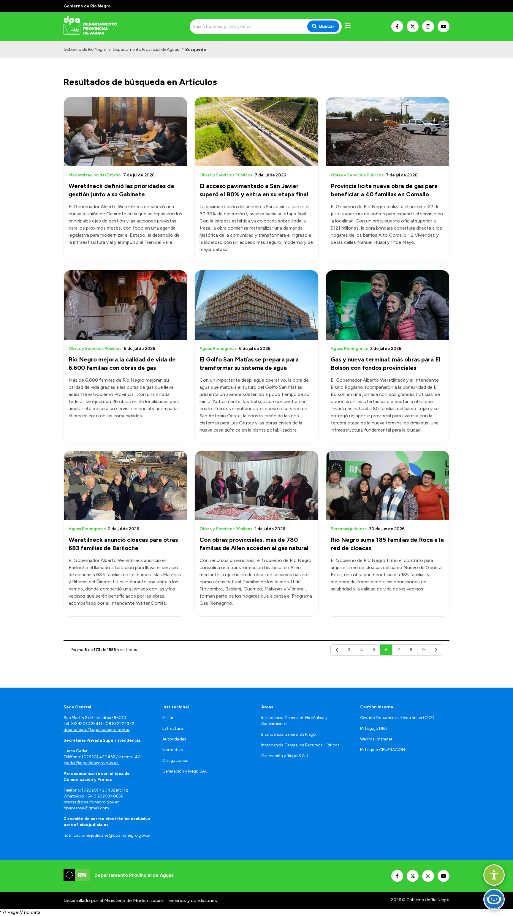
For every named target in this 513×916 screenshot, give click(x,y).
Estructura (172, 728)
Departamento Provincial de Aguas (146, 49)
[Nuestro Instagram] (428, 26)
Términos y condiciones (192, 900)
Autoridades (174, 739)
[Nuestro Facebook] (397, 26)
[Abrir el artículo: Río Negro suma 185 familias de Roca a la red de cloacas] (387, 485)
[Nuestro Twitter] (413, 26)
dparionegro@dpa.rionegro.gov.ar (97, 729)
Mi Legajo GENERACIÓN (382, 749)
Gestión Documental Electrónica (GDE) (397, 717)
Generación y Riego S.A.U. (285, 755)
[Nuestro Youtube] (443, 26)
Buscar (327, 26)
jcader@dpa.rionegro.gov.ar (91, 762)
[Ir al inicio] (106, 26)
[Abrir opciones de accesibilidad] (494, 875)
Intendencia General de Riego (288, 734)
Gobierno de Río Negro (85, 49)
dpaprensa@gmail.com (86, 808)
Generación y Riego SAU (185, 771)
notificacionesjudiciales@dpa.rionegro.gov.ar (107, 835)
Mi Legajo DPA (373, 728)
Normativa (172, 749)
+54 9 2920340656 (104, 796)
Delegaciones (175, 760)
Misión (168, 717)
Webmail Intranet (376, 739)
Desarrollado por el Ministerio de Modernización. (114, 900)
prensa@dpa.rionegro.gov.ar (91, 802)
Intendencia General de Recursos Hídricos (300, 745)
